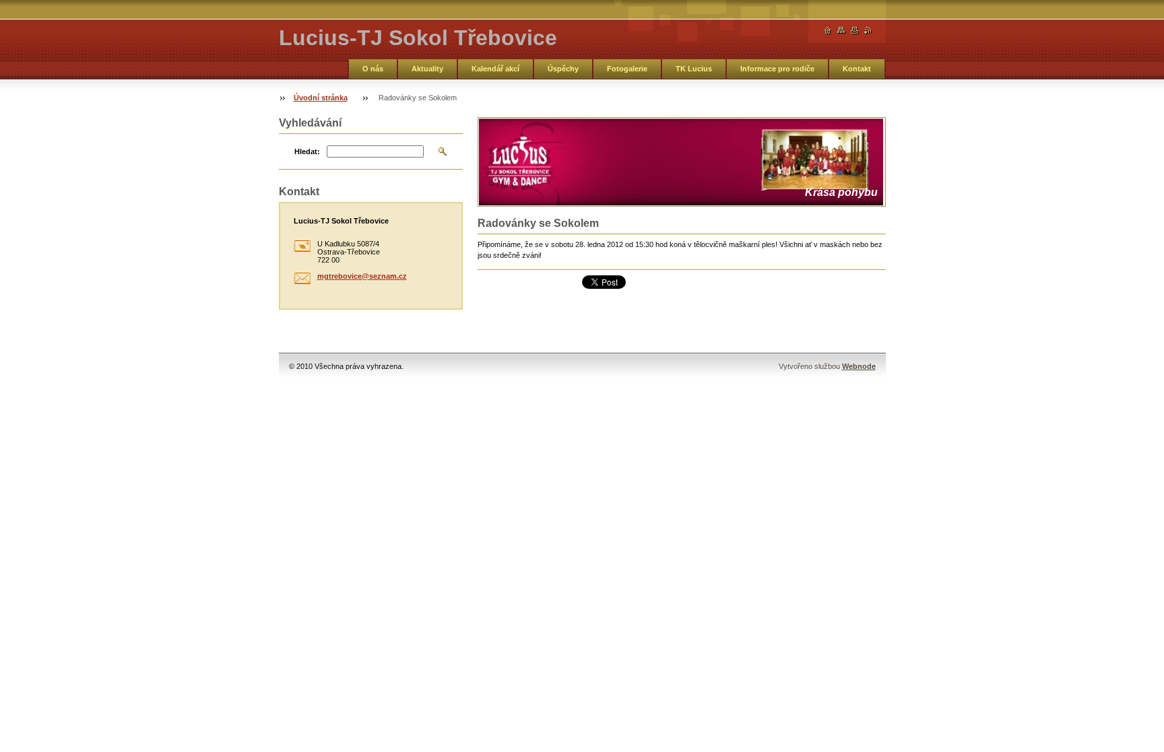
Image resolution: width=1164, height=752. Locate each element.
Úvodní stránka (321, 98)
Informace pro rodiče (777, 69)
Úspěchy (563, 69)
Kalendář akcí (495, 69)
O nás (372, 69)
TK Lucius (694, 69)
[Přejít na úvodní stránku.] (828, 30)
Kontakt (857, 69)
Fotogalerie (627, 69)
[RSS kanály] (868, 30)
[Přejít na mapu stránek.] (841, 30)
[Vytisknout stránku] (855, 30)
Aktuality (427, 69)
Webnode (859, 366)
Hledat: (307, 151)
